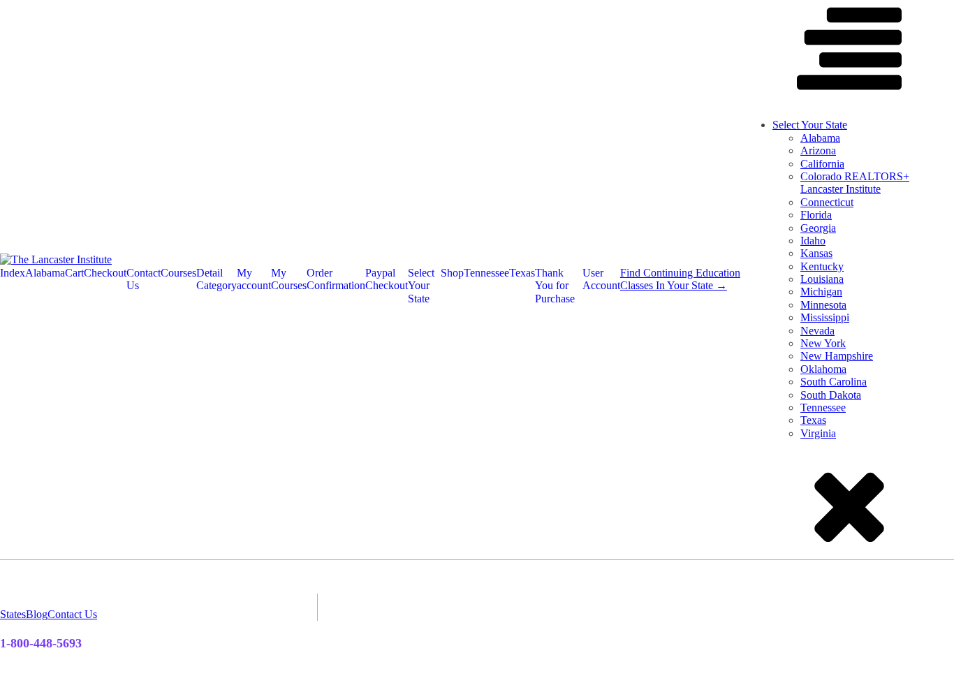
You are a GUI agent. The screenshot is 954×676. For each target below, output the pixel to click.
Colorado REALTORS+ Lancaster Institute (854, 182)
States (13, 614)
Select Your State (421, 285)
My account (254, 279)
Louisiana (822, 279)
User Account (601, 279)
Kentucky (822, 266)
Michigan (821, 291)
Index (12, 273)
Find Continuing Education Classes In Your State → (680, 279)
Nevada (817, 331)
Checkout (105, 273)
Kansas (816, 253)
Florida (816, 215)
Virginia (818, 433)
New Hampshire (836, 356)
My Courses (289, 279)
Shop (452, 273)
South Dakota (830, 395)
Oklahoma (823, 369)
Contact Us (143, 279)
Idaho (812, 241)
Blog (36, 614)
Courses (178, 273)
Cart (74, 273)
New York (823, 343)
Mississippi (824, 317)
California (822, 164)
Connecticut (826, 202)
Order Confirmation (336, 279)
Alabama (45, 273)
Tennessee (486, 273)
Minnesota (823, 305)
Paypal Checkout (386, 279)
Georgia (818, 228)
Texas (522, 273)
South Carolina (833, 382)
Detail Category (216, 279)
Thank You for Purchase (555, 285)
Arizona (818, 150)
